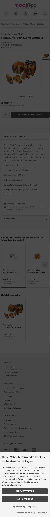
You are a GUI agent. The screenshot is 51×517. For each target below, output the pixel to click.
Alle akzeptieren (25, 491)
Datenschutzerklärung (25, 513)
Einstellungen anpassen (26, 506)
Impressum (43, 513)
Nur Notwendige (25, 499)
